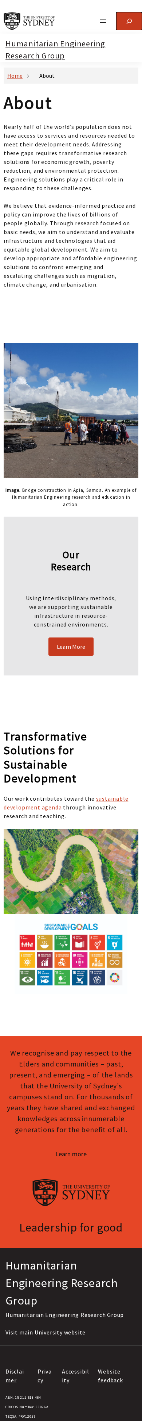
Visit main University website (45, 1332)
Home (15, 75)
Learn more (71, 1154)
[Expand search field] (129, 21)
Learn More (71, 646)
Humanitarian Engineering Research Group (61, 1283)
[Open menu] (103, 21)
